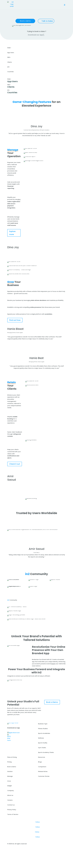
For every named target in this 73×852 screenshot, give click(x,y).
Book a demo (25, 21)
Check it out (14, 464)
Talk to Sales (47, 21)
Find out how (15, 320)
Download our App (35, 35)
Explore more (12, 233)
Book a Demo (52, 702)
